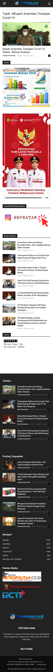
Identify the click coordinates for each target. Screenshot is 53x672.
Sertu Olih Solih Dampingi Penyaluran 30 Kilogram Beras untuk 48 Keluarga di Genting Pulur (33, 433)
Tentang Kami (41, 664)
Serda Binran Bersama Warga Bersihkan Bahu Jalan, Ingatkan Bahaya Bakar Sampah (33, 245)
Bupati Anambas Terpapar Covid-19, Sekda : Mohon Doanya (24, 50)
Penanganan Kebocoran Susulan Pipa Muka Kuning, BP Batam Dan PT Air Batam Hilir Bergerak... (33, 403)
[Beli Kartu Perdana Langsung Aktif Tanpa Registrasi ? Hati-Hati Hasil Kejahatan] (9, 492)
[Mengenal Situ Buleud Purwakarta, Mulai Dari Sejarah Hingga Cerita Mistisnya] (9, 506)
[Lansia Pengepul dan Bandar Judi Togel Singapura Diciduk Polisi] (9, 465)
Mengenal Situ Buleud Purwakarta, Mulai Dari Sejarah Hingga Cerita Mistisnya (31, 506)
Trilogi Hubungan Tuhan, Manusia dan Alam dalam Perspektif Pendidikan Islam (33, 476)
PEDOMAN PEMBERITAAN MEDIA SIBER (20, 664)
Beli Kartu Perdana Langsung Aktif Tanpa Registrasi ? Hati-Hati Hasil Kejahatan (31, 491)
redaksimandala (9, 55)
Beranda (6, 10)
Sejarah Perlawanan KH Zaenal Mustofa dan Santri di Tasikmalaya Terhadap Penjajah (31, 520)
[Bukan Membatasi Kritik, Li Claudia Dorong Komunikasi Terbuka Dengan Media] (9, 270)
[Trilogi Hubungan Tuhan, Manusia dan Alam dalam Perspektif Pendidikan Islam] (9, 477)
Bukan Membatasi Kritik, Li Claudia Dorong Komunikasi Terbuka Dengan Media (32, 270)
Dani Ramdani (22, 409)
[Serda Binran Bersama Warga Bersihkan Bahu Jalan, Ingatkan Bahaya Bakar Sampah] (9, 245)
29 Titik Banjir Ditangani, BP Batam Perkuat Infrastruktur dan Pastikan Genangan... (31, 307)
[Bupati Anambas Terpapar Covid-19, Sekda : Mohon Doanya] (26, 34)
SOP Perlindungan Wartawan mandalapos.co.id (25, 662)
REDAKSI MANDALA (25, 659)
